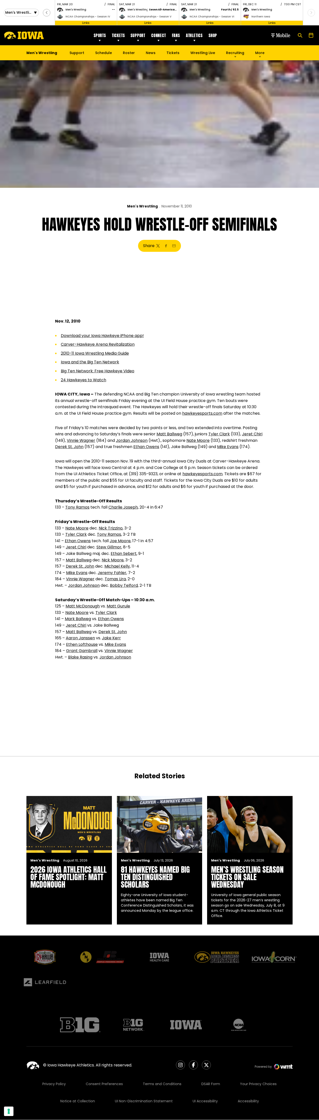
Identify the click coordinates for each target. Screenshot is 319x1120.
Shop (213, 35)
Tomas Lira (115, 579)
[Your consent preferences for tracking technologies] (8, 1111)
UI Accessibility (205, 1101)
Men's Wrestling (142, 206)
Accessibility (248, 1101)
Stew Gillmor (108, 547)
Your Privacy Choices (258, 1083)
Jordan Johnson (132, 440)
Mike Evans (228, 447)
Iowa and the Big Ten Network (90, 362)
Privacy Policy (54, 1083)
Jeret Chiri (252, 434)
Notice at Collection (77, 1101)
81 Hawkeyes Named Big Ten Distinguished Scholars (155, 877)
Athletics (194, 35)
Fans (176, 35)
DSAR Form (210, 1083)
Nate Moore (198, 440)
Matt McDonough (83, 606)
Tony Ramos (77, 507)
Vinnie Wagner (81, 440)
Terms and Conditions (162, 1083)
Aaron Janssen (80, 638)
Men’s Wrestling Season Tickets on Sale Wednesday (247, 877)
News (151, 52)
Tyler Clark (219, 434)
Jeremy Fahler (112, 573)
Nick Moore (113, 560)
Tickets (118, 35)
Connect (158, 35)
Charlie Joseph (123, 507)
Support (138, 35)
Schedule (103, 52)
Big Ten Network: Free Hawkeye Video (97, 371)
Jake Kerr (111, 638)
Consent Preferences (104, 1083)
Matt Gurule (118, 606)
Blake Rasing (80, 657)
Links (85, 23)
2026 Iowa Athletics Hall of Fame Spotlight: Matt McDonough (68, 877)
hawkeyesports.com (202, 413)
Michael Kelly (117, 566)
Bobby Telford (124, 585)
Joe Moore (120, 541)
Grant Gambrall (81, 651)
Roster (129, 52)
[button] (46, 12)
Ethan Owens (146, 447)
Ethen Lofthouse (82, 644)
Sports (100, 35)
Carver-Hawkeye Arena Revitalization (98, 344)
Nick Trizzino (111, 528)
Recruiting (235, 52)
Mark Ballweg (78, 619)
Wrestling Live (202, 54)
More (259, 52)
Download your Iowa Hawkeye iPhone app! (102, 335)
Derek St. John (69, 447)
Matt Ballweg (169, 434)
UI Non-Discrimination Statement (144, 1101)
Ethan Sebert (124, 553)
